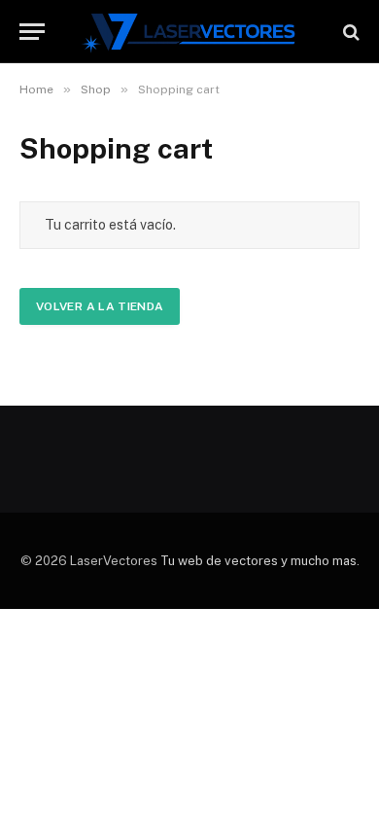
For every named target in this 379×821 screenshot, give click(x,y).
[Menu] (32, 32)
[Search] (349, 32)
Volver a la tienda (99, 306)
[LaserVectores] (190, 31)
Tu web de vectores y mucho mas (258, 560)
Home (36, 89)
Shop (96, 89)
